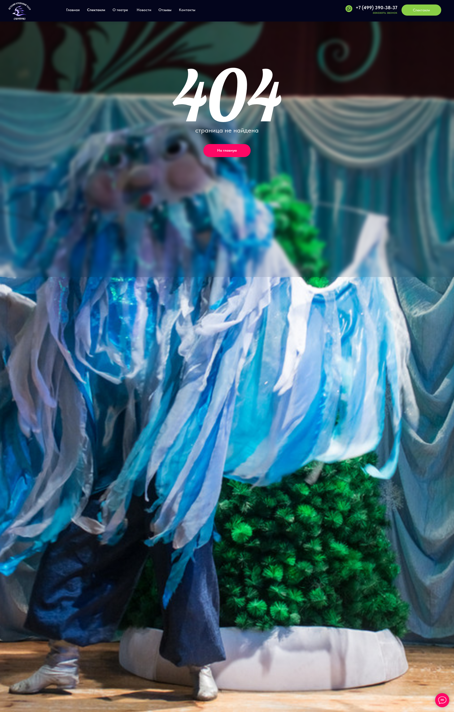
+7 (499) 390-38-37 (376, 7)
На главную (227, 150)
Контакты (187, 10)
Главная (73, 10)
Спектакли (96, 10)
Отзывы (164, 10)
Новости (144, 10)
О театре (120, 10)
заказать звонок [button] (385, 12)
